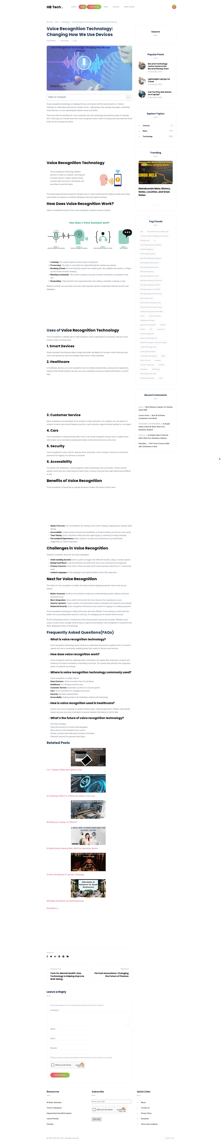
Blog (82, 7)
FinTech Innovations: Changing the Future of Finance (112, 975)
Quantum (158, 360)
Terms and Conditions (149, 1124)
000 (141, 231)
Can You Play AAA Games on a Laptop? (159, 93)
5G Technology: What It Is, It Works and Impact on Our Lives (71, 796)
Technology (94, 7)
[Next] (157, 205)
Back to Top (170, 1138)
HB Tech (55, 7)
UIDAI (161, 378)
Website (53, 1048)
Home (73, 7)
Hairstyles (142, 443)
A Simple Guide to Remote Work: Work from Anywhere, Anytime (72, 848)
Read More (51, 908)
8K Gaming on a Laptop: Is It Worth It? (62, 822)
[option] (156, 179)
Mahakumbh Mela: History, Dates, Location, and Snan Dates (155, 192)
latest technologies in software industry (153, 342)
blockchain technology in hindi (150, 303)
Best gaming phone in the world (151, 294)
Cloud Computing (155, 316)
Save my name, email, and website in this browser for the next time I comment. (82, 1058)
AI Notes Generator (54, 1102)
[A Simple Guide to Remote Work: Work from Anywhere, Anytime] (88, 836)
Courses (116, 7)
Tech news (143, 369)
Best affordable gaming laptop (150, 258)
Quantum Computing (147, 365)
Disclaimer (145, 1119)
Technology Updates (147, 378)
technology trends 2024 (148, 374)
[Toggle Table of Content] (127, 97)
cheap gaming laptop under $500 (151, 311)
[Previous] (153, 205)
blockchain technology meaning (151, 307)
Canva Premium (53, 1119)
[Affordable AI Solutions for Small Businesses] (88, 888)
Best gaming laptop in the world (151, 280)
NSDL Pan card (145, 360)
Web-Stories (129, 7)
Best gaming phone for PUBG (150, 289)
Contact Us (145, 1108)
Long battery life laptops (148, 356)
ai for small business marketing (150, 245)
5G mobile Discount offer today (157, 231)
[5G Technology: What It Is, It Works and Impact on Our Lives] (88, 783)
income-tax (160, 329)
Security (161, 365)
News (106, 7)
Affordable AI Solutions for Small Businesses (65, 901)
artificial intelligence (147, 249)
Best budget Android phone (149, 263)
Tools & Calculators (54, 1108)
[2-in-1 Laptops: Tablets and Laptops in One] (88, 757)
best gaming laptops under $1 (150, 285)
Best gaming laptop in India (149, 276)
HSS (150, 329)
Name (53, 1029)
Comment (55, 1010)
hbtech (142, 329)
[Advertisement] (89, 141)
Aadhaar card (144, 240)
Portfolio (50, 1124)
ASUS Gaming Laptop (147, 254)
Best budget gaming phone (149, 267)
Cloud (142, 316)
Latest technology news (148, 347)
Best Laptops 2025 (146, 298)
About (143, 1102)
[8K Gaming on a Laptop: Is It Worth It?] (88, 809)
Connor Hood (144, 415)
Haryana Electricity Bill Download (59, 1113)
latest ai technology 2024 (148, 338)
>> (56, 908)
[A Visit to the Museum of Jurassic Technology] (88, 862)
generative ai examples (148, 325)
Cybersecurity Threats (147, 320)
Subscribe (96, 1119)
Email (53, 1038)
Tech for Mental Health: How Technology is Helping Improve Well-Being (67, 976)
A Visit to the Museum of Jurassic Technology (65, 874)
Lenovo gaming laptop (148, 351)
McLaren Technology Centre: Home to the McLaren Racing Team (158, 66)
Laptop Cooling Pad (147, 334)
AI (154, 240)
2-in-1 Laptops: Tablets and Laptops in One (64, 770)
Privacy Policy (146, 1113)
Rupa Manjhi (51, 41)
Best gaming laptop (147, 271)
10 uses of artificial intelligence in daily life (154, 236)
